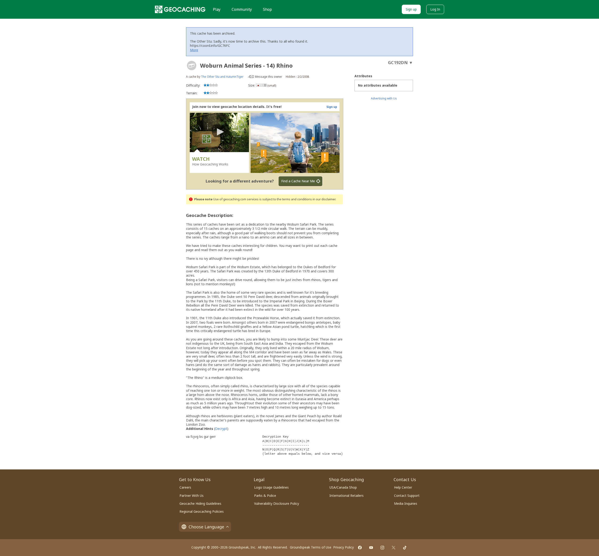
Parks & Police (265, 495)
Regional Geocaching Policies (201, 511)
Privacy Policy (343, 547)
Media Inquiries (405, 503)
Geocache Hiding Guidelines (200, 503)
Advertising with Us (384, 98)
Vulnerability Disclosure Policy (276, 503)
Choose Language (206, 527)
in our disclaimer (324, 199)
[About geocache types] (191, 65)
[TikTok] (405, 547)
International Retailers (346, 495)
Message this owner (268, 77)
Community (242, 9)
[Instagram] (382, 547)
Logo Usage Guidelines (271, 487)
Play (216, 9)
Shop (267, 9)
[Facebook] (360, 547)
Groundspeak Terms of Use (310, 547)
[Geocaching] (180, 9)
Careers (185, 487)
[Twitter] (393, 547)
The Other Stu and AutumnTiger (222, 77)
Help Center (403, 487)
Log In (435, 9)
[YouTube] (371, 547)
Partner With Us (191, 495)
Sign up (411, 9)
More (194, 50)
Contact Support (407, 495)
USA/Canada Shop (343, 487)
